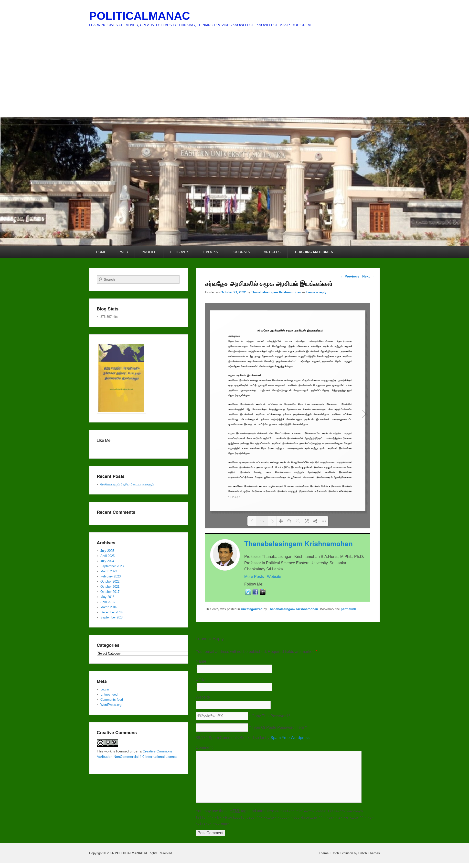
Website (274, 577)
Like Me (103, 440)
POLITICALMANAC (139, 16)
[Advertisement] (234, 81)
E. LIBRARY (179, 252)
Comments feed (111, 699)
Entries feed (108, 694)
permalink (348, 609)
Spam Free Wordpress (289, 738)
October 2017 (109, 592)
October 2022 (109, 581)
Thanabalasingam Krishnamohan (276, 292)
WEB (124, 252)
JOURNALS (241, 252)
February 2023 (110, 576)
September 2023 (112, 566)
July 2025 (107, 551)
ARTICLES (272, 252)
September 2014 (112, 617)
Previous (349, 276)
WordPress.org (110, 705)
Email (201, 679)
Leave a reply (316, 292)
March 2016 (108, 607)
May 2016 (107, 597)
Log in (104, 689)
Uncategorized (252, 609)
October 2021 (109, 586)
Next (368, 276)
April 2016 (107, 602)
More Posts (254, 577)
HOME (101, 252)
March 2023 (108, 571)
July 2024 (107, 561)
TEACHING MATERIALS (313, 252)
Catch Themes (369, 853)
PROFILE (149, 252)
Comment (204, 747)
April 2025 (107, 556)
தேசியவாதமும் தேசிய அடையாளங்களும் (127, 484)
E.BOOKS (210, 252)
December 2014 (111, 612)
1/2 (262, 521)
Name (201, 661)
